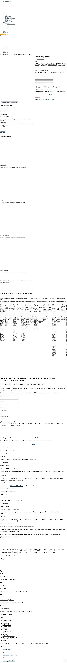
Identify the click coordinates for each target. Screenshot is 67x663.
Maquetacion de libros (8, 19)
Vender (4, 22)
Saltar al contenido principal (7, 1)
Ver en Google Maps (6, 614)
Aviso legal (24, 643)
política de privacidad (47, 89)
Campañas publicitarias (8, 21)
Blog (3, 29)
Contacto (4, 30)
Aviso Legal (6, 640)
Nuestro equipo (5, 28)
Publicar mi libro (5, 32)
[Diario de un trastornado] (10, 268)
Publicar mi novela (8, 622)
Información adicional (6, 102)
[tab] (6, 102)
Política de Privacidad (16, 486)
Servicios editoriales (6, 15)
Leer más (33, 170)
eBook (43, 99)
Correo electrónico (3, 122)
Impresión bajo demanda (11, 24)
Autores (4, 27)
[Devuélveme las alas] (10, 163)
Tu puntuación (3, 125)
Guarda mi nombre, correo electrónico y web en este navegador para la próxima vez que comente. (18, 123)
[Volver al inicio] (8, 11)
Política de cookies (8, 639)
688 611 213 (3, 576)
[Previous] (2, 339)
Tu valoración (3, 126)
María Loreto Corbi (40, 59)
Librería (4, 31)
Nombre (2, 120)
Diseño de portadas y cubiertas (10, 18)
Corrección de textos (8, 17)
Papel (54, 99)
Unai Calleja (48, 643)
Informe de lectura (8, 16)
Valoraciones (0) (14, 102)
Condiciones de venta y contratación (13, 637)
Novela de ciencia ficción (48, 99)
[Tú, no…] (10, 198)
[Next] (65, 339)
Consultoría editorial (8, 20)
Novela (40, 99)
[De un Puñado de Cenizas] (10, 233)
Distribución (7, 23)
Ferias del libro (7, 26)
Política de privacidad (8, 636)
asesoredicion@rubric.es (7, 600)
